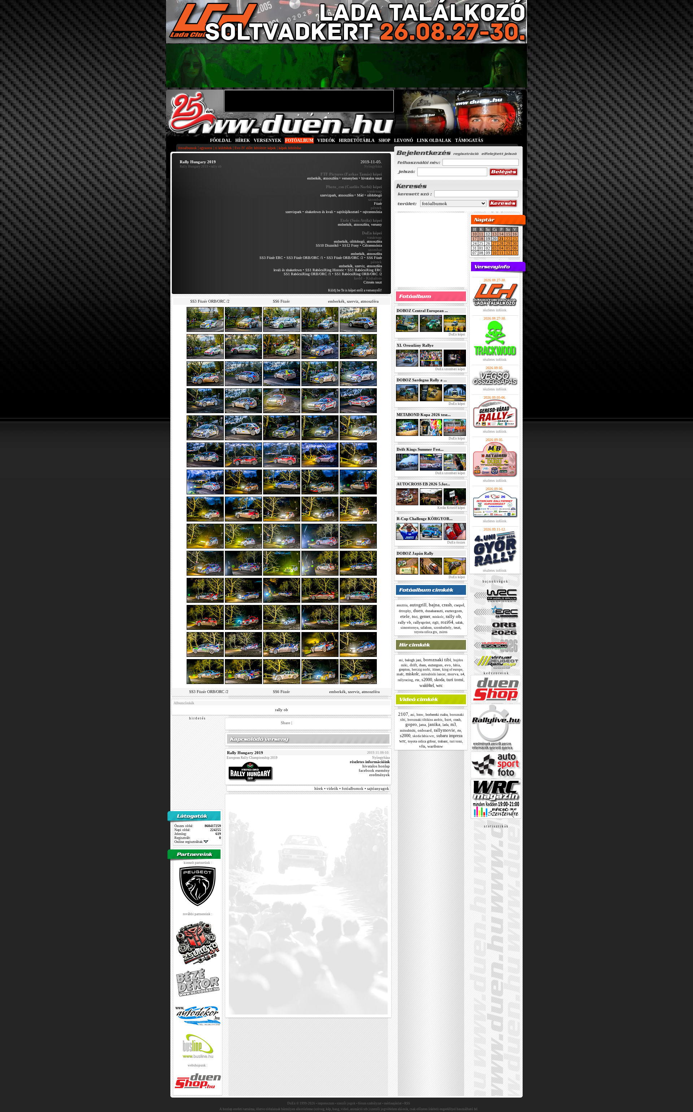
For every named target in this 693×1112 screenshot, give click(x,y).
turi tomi (454, 679)
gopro (411, 724)
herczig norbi (421, 669)
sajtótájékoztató (348, 212)
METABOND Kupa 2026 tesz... (424, 414)
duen (418, 610)
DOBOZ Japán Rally (415, 553)
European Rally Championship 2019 (252, 758)
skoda (439, 679)
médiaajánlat (393, 1103)
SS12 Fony (350, 245)
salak (459, 622)
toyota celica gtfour (422, 741)
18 (481, 239)
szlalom (426, 627)
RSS (407, 1103)
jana (422, 724)
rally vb (404, 622)
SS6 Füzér (374, 258)
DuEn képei (456, 334)
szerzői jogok (346, 1103)
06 (515, 248)
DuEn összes (455, 542)
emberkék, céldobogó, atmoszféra (358, 241)
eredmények (379, 775)
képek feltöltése (290, 148)
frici (415, 617)
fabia (456, 665)
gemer (425, 616)
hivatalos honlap (376, 766)
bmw (420, 715)
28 (501, 243)
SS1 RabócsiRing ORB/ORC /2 (358, 274)
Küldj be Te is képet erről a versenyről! (355, 290)
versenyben (350, 178)
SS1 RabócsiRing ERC (365, 270)
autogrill (418, 604)
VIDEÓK (326, 140)
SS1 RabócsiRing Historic (324, 270)
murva (453, 674)
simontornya (409, 627)
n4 (462, 674)
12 (508, 253)
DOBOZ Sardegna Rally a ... (422, 380)
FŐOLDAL (220, 140)
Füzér (378, 203)
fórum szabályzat (370, 1103)
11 (481, 234)
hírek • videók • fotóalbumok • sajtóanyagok (351, 788)
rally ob (281, 710)
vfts (422, 746)
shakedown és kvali (319, 212)
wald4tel (426, 685)
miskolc (438, 617)
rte (417, 680)
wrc (439, 685)
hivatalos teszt (371, 178)
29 (508, 243)
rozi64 (447, 622)
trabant (443, 741)
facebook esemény (374, 770)
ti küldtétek (223, 148)
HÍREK (242, 140)
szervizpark (293, 212)
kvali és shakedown (288, 270)
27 (494, 243)
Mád (360, 195)
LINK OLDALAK (434, 140)
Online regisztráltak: (189, 842)
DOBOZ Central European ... (422, 310)
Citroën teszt (372, 282)
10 (474, 234)
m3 (453, 724)
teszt (457, 627)
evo (448, 665)
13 (494, 234)
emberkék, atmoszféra (322, 178)
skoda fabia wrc (423, 736)
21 (501, 239)
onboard (425, 730)
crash (447, 604)
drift (413, 665)
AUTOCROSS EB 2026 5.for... (423, 484)
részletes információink (370, 762)
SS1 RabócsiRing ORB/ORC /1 (307, 274)
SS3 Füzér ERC (271, 258)
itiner (436, 669)
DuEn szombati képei (450, 369)
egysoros (206, 148)
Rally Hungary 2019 (194, 166)
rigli (435, 622)
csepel (459, 605)
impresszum (326, 1103)
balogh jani (413, 660)
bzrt (448, 719)
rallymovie (444, 730)
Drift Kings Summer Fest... (420, 449)
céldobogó (374, 195)
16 (515, 234)
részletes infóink (494, 310)
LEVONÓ (404, 140)
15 (508, 234)
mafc (400, 674)
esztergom (453, 611)
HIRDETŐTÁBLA (357, 140)
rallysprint (421, 622)
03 (494, 248)
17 (474, 239)
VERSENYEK (267, 140)
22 (508, 239)
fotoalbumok (187, 148)
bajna (434, 604)
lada (445, 725)
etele (405, 616)
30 (515, 243)
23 (515, 239)
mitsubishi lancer (433, 674)
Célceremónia (372, 245)
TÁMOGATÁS (469, 140)
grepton (404, 669)
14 (501, 234)
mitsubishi (407, 730)
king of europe (452, 669)
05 (508, 248)
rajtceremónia (372, 212)
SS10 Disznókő (327, 245)
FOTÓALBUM (299, 140)
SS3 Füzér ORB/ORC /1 (305, 258)
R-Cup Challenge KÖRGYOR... (425, 518)
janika (434, 724)
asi (401, 660)
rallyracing (405, 680)
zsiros (443, 632)
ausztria (402, 605)
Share (285, 723)
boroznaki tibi (437, 659)
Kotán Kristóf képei (451, 508)
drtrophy (405, 611)
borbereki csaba (437, 715)
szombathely (443, 627)
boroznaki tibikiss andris (425, 720)
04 (501, 248)
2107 (403, 714)
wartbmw (435, 746)
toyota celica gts (425, 632)
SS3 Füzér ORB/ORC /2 (345, 258)
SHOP (384, 140)
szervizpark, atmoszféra (336, 195)
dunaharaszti (434, 611)
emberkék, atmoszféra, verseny (360, 224)
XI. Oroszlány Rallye (415, 345)
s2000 (427, 679)
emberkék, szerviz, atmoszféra (360, 266)
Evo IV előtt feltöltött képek (255, 148)
